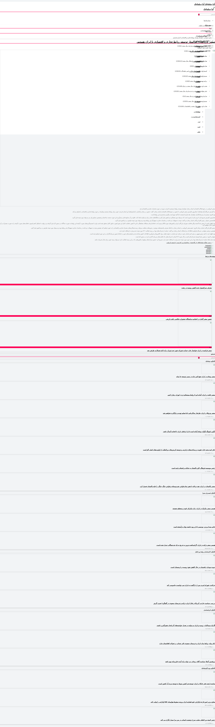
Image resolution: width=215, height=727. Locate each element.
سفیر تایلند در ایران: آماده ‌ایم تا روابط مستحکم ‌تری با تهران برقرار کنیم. (191, 395)
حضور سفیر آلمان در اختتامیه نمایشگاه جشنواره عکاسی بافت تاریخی (189, 319)
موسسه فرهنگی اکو (201, 36)
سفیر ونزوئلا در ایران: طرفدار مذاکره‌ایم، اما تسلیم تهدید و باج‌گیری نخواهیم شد (189, 413)
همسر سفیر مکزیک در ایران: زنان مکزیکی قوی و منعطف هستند (194, 508)
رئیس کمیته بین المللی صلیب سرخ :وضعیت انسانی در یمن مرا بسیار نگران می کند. (187, 720)
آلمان (210, 316)
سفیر (172, 242)
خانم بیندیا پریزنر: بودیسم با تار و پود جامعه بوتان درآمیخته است (194, 527)
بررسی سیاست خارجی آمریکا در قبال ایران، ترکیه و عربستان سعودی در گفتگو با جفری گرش (184, 603)
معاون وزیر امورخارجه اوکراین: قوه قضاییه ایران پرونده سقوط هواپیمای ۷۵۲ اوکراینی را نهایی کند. (182, 702)
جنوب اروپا (209, 31)
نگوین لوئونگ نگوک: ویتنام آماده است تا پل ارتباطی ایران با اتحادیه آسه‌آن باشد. (189, 431)
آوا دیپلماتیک (203, 242)
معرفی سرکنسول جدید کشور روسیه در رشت (196, 288)
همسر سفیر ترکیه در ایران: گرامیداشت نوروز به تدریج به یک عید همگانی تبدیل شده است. (185, 545)
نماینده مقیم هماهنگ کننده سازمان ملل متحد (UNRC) (192, 46)
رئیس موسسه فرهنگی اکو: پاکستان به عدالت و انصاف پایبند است (193, 468)
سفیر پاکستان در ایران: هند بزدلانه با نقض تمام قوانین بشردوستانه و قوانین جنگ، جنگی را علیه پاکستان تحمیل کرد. (177, 486)
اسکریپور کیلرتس (182, 242)
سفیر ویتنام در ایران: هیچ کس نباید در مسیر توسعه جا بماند (195, 376)
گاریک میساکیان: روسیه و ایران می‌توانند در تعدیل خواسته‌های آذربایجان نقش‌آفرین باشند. (186, 625)
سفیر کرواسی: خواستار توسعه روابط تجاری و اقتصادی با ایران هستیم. (176, 41)
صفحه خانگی (208, 25)
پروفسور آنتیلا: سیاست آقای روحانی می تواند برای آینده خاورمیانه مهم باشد (190, 661)
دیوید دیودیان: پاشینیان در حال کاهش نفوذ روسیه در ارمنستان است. (192, 567)
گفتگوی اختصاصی (205, 30)
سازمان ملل (206, 35)
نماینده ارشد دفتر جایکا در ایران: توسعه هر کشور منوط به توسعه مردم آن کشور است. (186, 684)
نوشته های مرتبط (210, 256)
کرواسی (209, 34)
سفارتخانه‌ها (207, 20)
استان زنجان (190, 242)
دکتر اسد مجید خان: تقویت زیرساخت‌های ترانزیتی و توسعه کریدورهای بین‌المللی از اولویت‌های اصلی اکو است (179, 450)
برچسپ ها (209, 242)
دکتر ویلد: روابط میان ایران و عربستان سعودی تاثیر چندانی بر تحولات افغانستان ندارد (187, 643)
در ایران (176, 242)
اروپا (210, 28)
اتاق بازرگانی (196, 242)
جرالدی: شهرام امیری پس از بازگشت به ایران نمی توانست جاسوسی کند (191, 585)
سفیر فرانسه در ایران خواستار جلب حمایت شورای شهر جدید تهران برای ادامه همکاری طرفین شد (179, 350)
